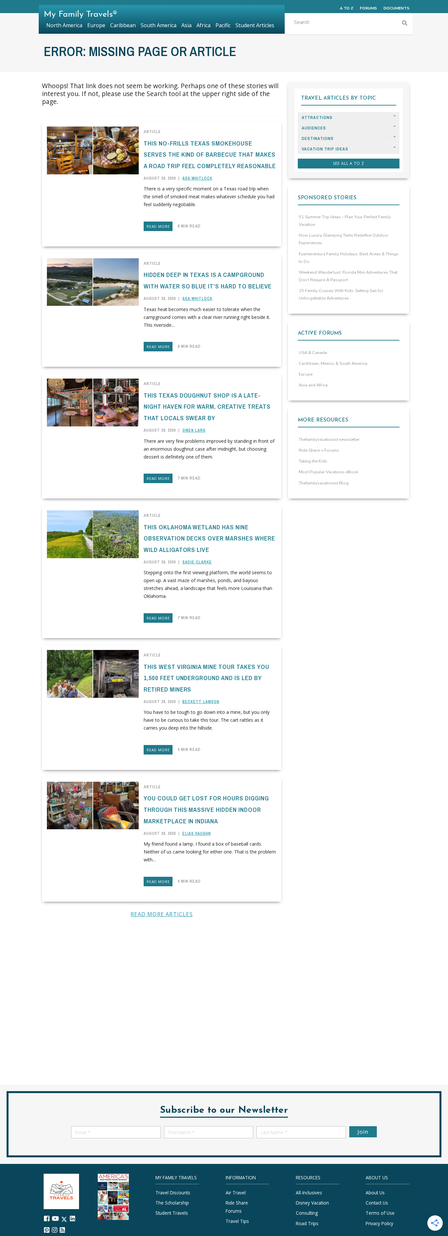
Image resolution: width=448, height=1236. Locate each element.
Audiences (314, 128)
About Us (375, 1192)
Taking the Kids (313, 461)
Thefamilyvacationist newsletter (329, 439)
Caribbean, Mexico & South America (333, 363)
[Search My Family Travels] (404, 23)
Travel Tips (237, 1221)
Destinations (318, 138)
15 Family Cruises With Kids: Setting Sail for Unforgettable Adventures (341, 294)
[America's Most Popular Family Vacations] (113, 1196)
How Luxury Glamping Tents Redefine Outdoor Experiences (344, 239)
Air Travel (236, 1192)
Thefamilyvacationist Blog (324, 483)
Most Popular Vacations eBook (328, 472)
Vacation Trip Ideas (325, 149)
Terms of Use (380, 1213)
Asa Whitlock (197, 178)
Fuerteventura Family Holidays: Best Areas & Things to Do (348, 258)
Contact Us (377, 1203)
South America (158, 25)
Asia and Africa (313, 385)
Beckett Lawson (200, 701)
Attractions (317, 117)
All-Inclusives (309, 1192)
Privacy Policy (379, 1223)
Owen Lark (194, 430)
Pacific (223, 25)
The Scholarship (172, 1203)
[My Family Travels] (61, 1190)
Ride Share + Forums (319, 450)
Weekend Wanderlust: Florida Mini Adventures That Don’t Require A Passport (348, 276)
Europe (306, 374)
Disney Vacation (312, 1203)
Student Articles (254, 25)
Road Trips (307, 1223)
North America (64, 25)
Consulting (307, 1213)
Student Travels (171, 1213)
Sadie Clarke (197, 562)
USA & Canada (313, 353)
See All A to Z (348, 163)
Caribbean (123, 25)
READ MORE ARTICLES (162, 914)
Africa (203, 25)
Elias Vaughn (196, 833)
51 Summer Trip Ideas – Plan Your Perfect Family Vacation (345, 220)
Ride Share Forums (237, 1207)
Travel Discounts (172, 1192)
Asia (186, 25)
